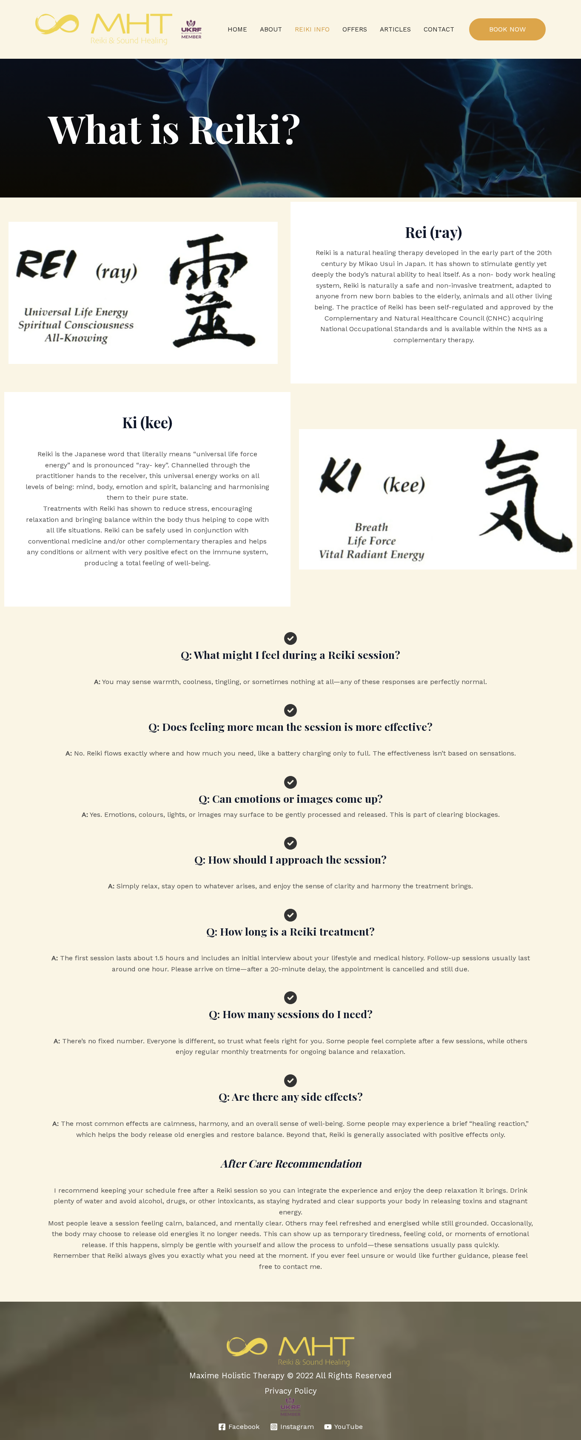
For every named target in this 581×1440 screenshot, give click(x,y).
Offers (354, 29)
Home (237, 29)
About (271, 29)
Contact (439, 29)
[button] (507, 29)
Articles (395, 29)
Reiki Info (312, 29)
